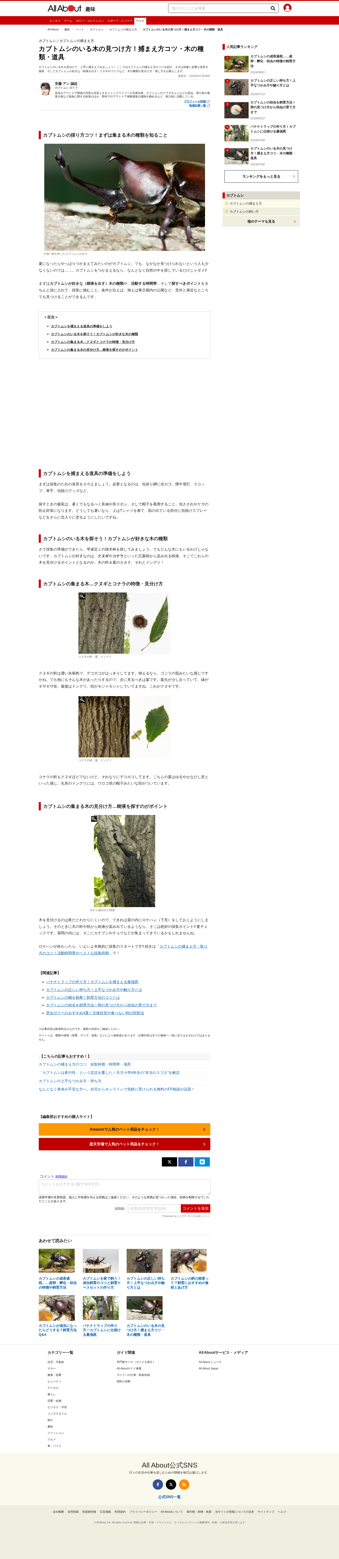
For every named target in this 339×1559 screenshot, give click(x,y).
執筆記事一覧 (197, 105)
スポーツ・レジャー (119, 20)
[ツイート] (169, 1161)
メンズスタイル (57, 1413)
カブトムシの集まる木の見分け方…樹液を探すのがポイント (94, 350)
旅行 (50, 1420)
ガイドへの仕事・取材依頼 (133, 1375)
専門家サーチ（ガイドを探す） (136, 1362)
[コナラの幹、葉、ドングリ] (124, 726)
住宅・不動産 (56, 1362)
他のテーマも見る (261, 221)
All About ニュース (210, 1362)
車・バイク (54, 1446)
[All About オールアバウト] (65, 9)
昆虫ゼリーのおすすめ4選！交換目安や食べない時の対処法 (95, 1013)
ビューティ (54, 1381)
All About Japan (208, 1368)
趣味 (90, 9)
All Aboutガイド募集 (129, 1368)
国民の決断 (124, 1381)
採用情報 (73, 1511)
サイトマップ (266, 1511)
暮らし (52, 1394)
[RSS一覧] (184, 1484)
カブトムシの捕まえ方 (123, 29)
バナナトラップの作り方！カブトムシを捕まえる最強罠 (92, 982)
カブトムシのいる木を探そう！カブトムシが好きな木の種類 (94, 334)
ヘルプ (282, 1511)
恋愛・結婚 (54, 1400)
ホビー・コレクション (90, 20)
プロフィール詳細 (195, 101)
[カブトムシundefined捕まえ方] (124, 861)
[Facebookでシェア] (185, 1161)
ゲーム (68, 20)
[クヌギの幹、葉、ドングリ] (124, 623)
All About (53, 29)
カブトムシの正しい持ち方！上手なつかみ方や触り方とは (94, 990)
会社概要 (58, 1511)
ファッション (56, 1433)
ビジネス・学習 (57, 1407)
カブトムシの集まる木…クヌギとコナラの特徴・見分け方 (93, 342)
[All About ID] (287, 8)
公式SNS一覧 (169, 1497)
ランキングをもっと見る (261, 176)
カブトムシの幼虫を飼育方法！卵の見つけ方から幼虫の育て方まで (101, 1005)
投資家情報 (89, 1511)
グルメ (52, 1439)
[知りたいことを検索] (273, 8)
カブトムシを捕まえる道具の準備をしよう (81, 326)
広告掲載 (105, 1511)
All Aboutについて (172, 1511)
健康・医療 (54, 1375)
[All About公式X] (171, 1484)
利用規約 (120, 1511)
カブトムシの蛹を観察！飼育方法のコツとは (83, 997)
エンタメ (54, 20)
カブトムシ (97, 29)
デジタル (53, 1387)
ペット (140, 20)
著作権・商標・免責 (199, 1511)
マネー (52, 1368)
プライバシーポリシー (143, 1511)
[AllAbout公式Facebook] (158, 1484)
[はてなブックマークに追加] (202, 1161)
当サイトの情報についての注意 (234, 1511)
